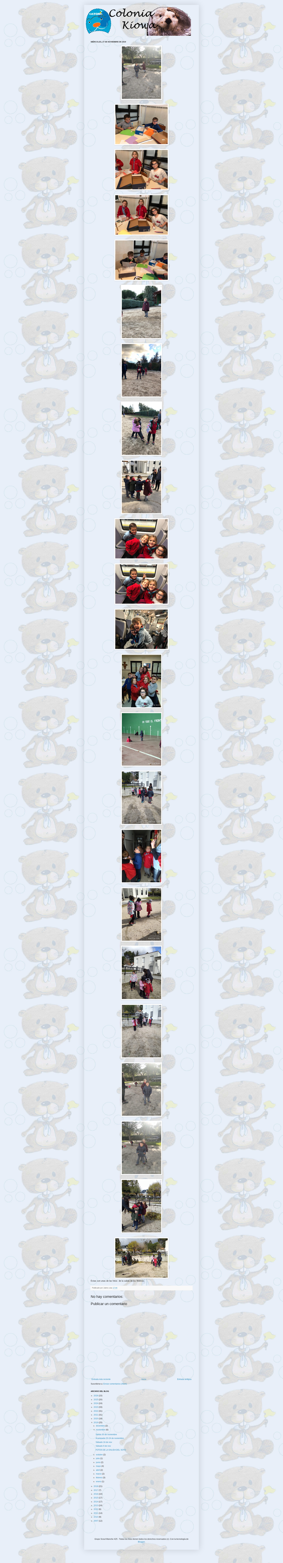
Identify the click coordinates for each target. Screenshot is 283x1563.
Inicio (144, 1379)
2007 (96, 1521)
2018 (96, 1486)
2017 (96, 1490)
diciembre (100, 1426)
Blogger (141, 1542)
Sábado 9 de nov (103, 1446)
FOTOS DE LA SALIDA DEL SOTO (111, 1450)
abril (98, 1470)
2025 (96, 1399)
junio (98, 1462)
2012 (96, 1509)
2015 (96, 1498)
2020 (96, 1418)
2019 (96, 1422)
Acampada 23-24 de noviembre (110, 1438)
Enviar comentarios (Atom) (115, 1384)
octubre (99, 1455)
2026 (96, 1396)
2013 (96, 1505)
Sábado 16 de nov (104, 1442)
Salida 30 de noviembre (106, 1434)
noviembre (101, 1430)
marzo (99, 1474)
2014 (96, 1502)
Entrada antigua (184, 1379)
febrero (99, 1477)
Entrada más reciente (101, 1379)
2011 (96, 1513)
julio (98, 1458)
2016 (96, 1494)
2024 (96, 1403)
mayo (98, 1466)
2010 (96, 1517)
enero (99, 1481)
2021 (96, 1415)
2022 (96, 1411)
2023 (96, 1407)
